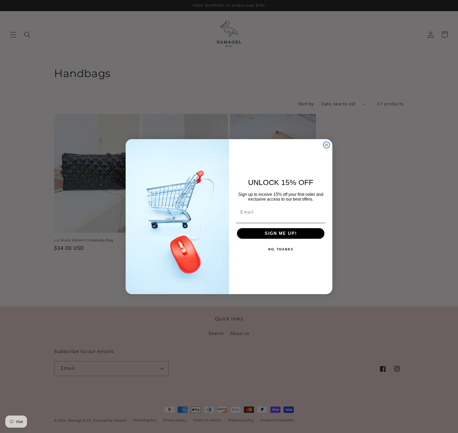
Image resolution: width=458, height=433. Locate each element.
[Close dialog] (326, 145)
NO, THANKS (280, 249)
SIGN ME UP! (281, 233)
